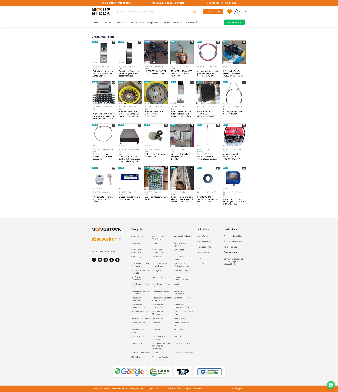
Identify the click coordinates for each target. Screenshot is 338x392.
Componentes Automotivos (137, 251)
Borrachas (135, 243)
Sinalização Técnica (181, 343)
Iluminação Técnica (160, 277)
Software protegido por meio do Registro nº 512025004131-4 (234, 261)
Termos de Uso (230, 247)
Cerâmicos (156, 243)
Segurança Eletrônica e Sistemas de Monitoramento (162, 346)
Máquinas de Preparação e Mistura (140, 305)
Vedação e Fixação (160, 357)
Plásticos (177, 336)
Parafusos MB (137, 336)
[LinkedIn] (111, 260)
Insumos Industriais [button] (172, 22)
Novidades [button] (190, 22)
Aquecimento (137, 236)
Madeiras (177, 284)
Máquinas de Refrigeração (157, 305)
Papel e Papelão (159, 329)
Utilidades (135, 357)
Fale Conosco (203, 263)
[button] (240, 11)
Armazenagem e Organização (159, 237)
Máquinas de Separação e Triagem (182, 305)
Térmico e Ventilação (140, 352)
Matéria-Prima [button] (136, 22)
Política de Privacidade (233, 236)
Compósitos (178, 249)
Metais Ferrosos (180, 318)
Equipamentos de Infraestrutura (159, 264)
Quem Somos (203, 236)
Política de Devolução (233, 241)
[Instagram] (100, 260)
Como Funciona (204, 241)
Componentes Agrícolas (179, 244)
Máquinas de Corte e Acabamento (140, 292)
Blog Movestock (204, 252)
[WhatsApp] (117, 260)
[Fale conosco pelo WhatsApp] (331, 385)
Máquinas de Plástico (182, 298)
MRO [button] (95, 22)
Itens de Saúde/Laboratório (181, 278)
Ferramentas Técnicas (183, 270)
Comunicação (137, 256)
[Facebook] (94, 260)
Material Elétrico (159, 318)
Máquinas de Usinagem (157, 312)
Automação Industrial (182, 236)
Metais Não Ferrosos (140, 322)
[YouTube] (105, 260)
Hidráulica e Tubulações (136, 278)
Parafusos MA (179, 329)
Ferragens (156, 270)
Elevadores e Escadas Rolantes (182, 257)
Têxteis (155, 352)
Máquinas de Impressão (136, 299)
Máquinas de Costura (161, 291)
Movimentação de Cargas (181, 323)
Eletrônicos (157, 256)
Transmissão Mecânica (183, 352)
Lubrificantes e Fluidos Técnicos (141, 285)
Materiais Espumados (140, 318)
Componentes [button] (153, 22)
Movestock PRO (204, 247)
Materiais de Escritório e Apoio (183, 312)
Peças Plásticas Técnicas (159, 337)
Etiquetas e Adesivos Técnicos (140, 271)
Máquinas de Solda (139, 311)
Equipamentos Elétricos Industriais (181, 264)
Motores (156, 322)
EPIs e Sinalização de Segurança (140, 264)
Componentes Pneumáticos (158, 251)
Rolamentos (136, 343)
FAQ (199, 257)
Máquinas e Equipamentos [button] (114, 22)
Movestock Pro (213, 11)
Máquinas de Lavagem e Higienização (162, 299)
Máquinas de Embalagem (178, 292)
